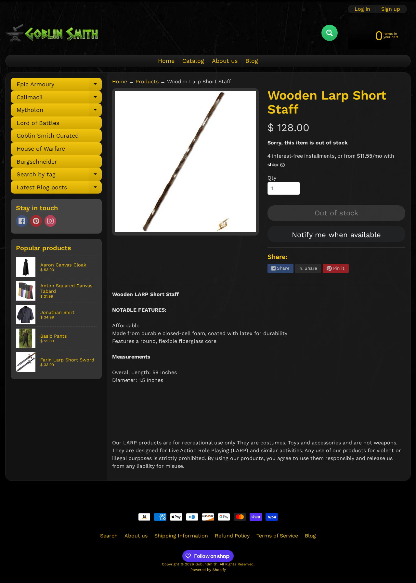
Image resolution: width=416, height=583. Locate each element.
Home (166, 60)
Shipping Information (181, 536)
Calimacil (59, 99)
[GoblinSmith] (51, 32)
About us (225, 60)
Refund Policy (232, 536)
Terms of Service (277, 536)
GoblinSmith (206, 564)
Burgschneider (37, 161)
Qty (271, 178)
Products (147, 81)
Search (109, 536)
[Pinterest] (36, 221)
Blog (251, 60)
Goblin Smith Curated (48, 135)
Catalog (193, 60)
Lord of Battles (38, 122)
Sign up (390, 9)
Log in (362, 9)
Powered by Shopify (208, 570)
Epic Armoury (59, 86)
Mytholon (59, 111)
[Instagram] (50, 221)
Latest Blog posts (59, 189)
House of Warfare (41, 148)
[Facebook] (22, 221)
